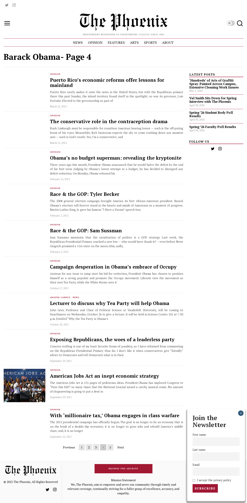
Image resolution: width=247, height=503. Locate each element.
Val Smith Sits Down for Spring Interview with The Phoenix (213, 99)
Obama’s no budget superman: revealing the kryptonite (115, 158)
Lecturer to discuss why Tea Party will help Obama (109, 303)
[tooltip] (7, 5)
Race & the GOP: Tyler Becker (84, 194)
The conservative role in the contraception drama (108, 121)
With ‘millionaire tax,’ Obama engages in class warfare (114, 415)
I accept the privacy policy (213, 480)
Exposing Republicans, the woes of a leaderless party (112, 339)
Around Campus (60, 297)
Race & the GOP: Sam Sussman (86, 230)
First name (199, 435)
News (76, 297)
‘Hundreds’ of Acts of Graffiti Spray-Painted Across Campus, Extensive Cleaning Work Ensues (214, 84)
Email (196, 465)
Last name (199, 450)
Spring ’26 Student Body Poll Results (211, 114)
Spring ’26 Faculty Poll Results (212, 127)
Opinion (55, 74)
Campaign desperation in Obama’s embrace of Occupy (113, 267)
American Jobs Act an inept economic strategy (104, 376)
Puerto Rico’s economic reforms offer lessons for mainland (107, 83)
